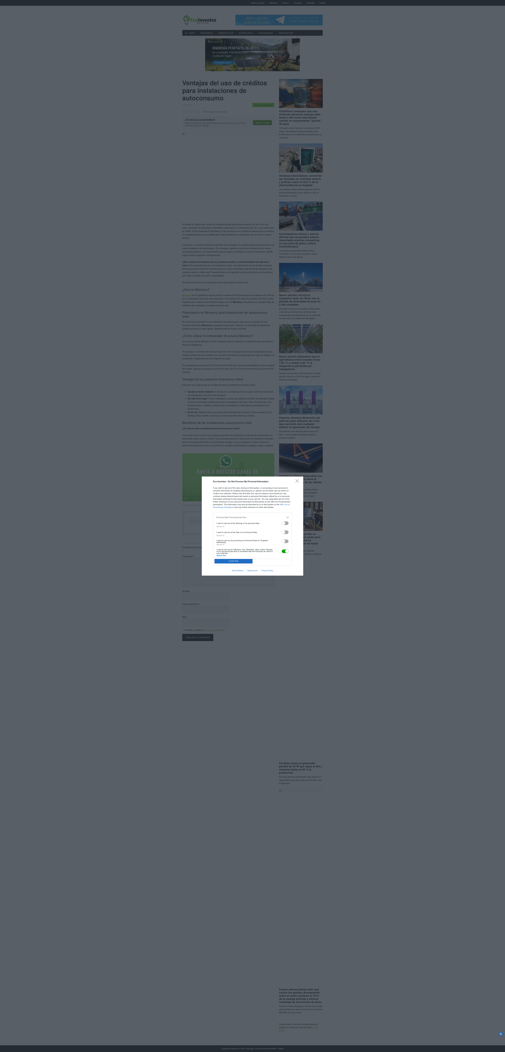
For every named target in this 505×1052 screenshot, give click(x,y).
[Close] (298, 481)
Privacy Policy (267, 570)
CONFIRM (233, 561)
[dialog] (252, 526)
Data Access (252, 570)
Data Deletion (237, 570)
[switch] (285, 523)
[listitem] (252, 517)
